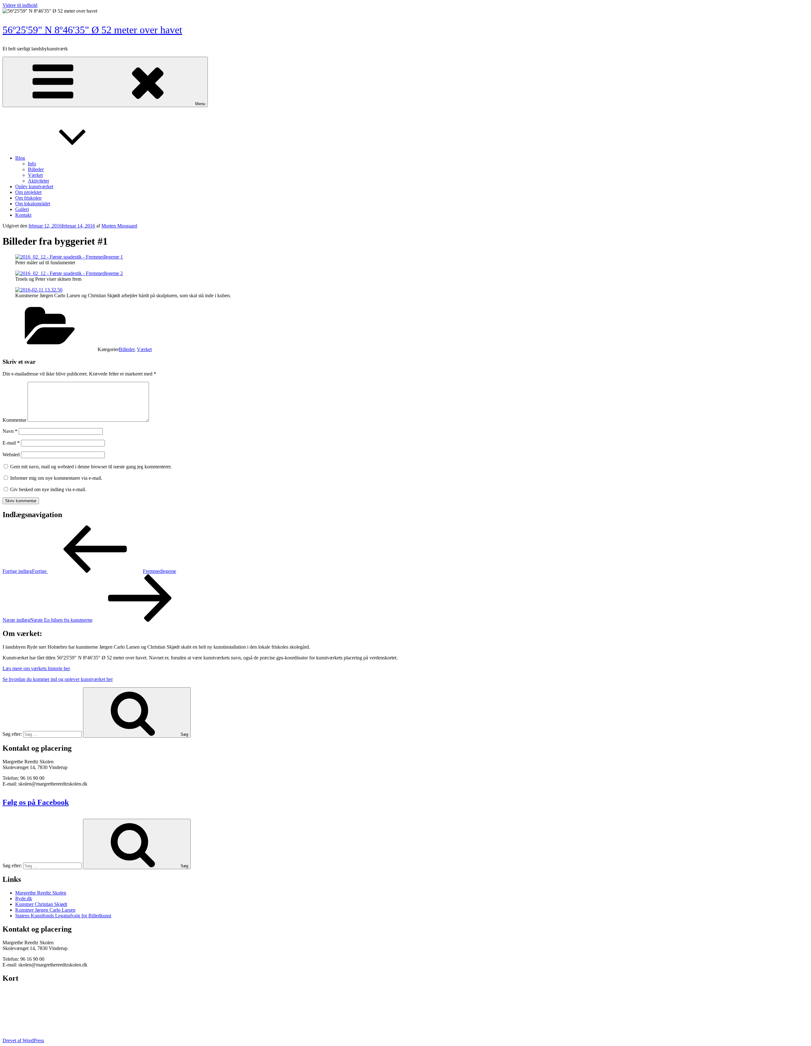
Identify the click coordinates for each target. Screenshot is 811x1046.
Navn (10, 431)
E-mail (11, 443)
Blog (20, 158)
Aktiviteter (38, 180)
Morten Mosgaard (119, 225)
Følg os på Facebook (36, 802)
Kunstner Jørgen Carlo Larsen (45, 910)
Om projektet (28, 192)
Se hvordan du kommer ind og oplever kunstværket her (58, 679)
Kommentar (14, 420)
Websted (11, 454)
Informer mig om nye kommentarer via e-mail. (56, 478)
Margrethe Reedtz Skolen (40, 892)
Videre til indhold (20, 5)
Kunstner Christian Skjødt (41, 904)
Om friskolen (28, 198)
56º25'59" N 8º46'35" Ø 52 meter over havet (92, 29)
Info (32, 163)
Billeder (36, 169)
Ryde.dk (23, 898)
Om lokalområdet (32, 203)
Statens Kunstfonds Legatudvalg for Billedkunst (63, 915)
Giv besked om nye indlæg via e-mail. (48, 489)
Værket (35, 175)
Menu (200, 103)
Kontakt (23, 215)
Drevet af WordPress (23, 1040)
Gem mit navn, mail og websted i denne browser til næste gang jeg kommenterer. (91, 466)
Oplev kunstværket (34, 186)
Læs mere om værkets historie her (36, 668)
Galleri (22, 209)
